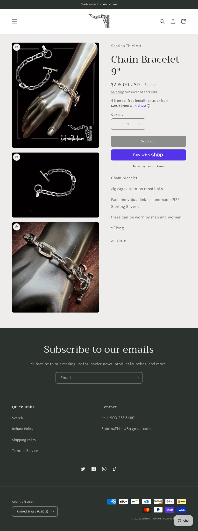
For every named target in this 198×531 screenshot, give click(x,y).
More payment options (148, 166)
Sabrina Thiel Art (151, 519)
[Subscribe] (137, 378)
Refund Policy (23, 429)
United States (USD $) (32, 511)
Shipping (117, 92)
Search (17, 418)
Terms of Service (25, 451)
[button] (14, 21)
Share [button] (121, 241)
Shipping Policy (24, 440)
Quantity (117, 114)
